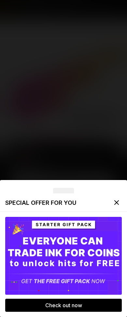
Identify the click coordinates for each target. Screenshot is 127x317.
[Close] (116, 202)
